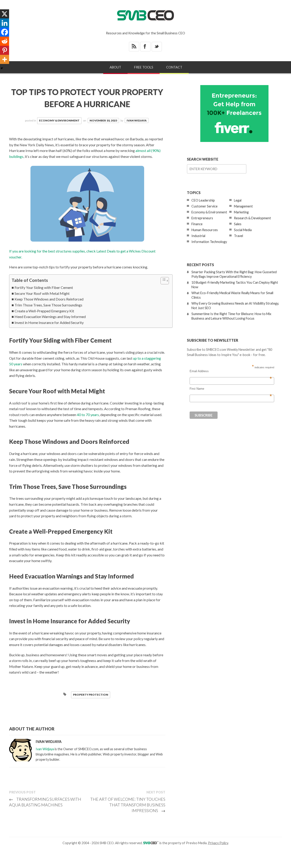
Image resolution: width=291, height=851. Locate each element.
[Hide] (2, 68)
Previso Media (196, 843)
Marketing (241, 212)
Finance (197, 224)
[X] (4, 13)
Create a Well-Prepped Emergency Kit (44, 311)
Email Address (231, 371)
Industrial (198, 236)
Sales (237, 224)
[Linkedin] (4, 23)
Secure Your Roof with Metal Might (42, 293)
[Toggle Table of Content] (162, 281)
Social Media (243, 230)
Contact (174, 67)
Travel (238, 236)
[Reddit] (4, 41)
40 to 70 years (88, 414)
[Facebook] (4, 32)
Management (243, 206)
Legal (237, 200)
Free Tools (143, 67)
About (115, 67)
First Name (231, 388)
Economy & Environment (59, 120)
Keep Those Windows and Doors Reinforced (49, 299)
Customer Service (204, 206)
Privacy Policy (218, 843)
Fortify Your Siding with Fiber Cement (44, 287)
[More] (4, 59)
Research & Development (252, 218)
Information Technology (209, 242)
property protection (90, 694)
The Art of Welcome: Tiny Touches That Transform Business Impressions (127, 805)
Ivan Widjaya (137, 120)
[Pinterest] (4, 50)
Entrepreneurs (202, 218)
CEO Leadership (203, 200)
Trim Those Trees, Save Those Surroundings (48, 305)
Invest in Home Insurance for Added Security (49, 322)
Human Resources (204, 230)
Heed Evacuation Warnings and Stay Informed (50, 316)
